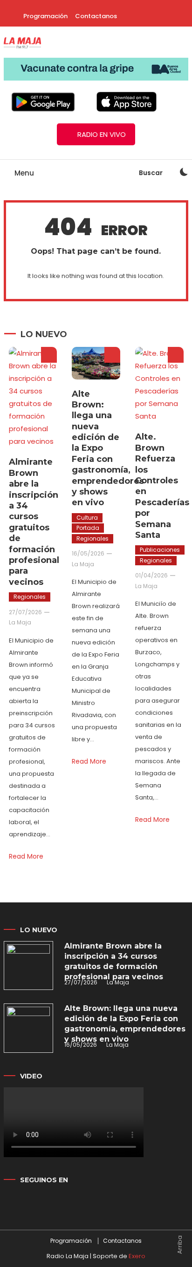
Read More (26, 856)
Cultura (87, 518)
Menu (23, 173)
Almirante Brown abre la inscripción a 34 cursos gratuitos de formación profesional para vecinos (34, 522)
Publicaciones (160, 550)
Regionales (30, 597)
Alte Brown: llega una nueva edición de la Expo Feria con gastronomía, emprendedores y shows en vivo (124, 1023)
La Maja (20, 622)
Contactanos (96, 16)
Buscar (151, 172)
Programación (45, 16)
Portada (87, 528)
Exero (137, 1256)
